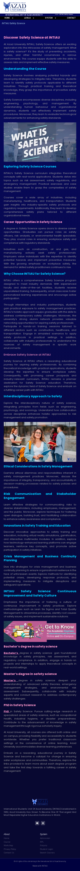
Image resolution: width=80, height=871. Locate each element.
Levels (27, 18)
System (49, 18)
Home (56, 14)
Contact (71, 18)
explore (9, 386)
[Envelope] (37, 823)
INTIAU (32, 361)
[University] (43, 823)
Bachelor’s (11, 653)
